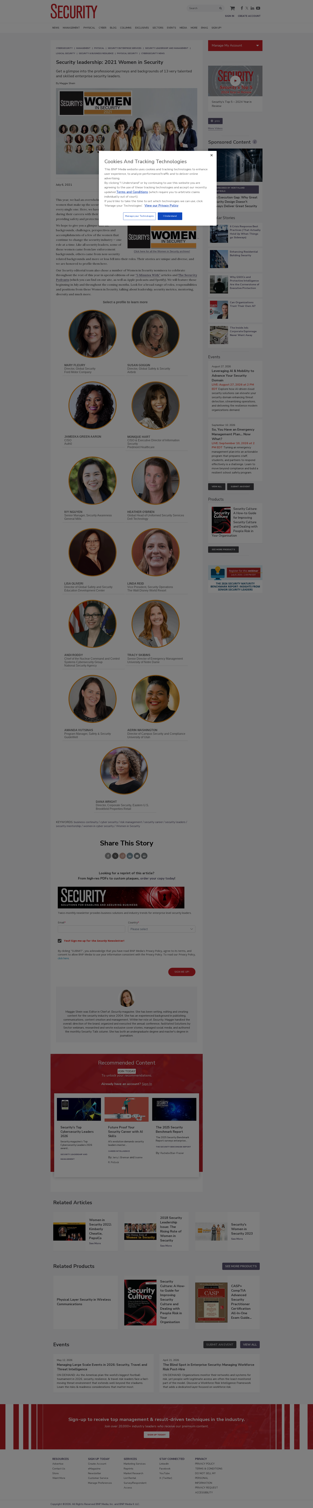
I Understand (170, 216)
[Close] (212, 155)
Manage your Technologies (139, 216)
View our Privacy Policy (161, 206)
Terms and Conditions (132, 192)
